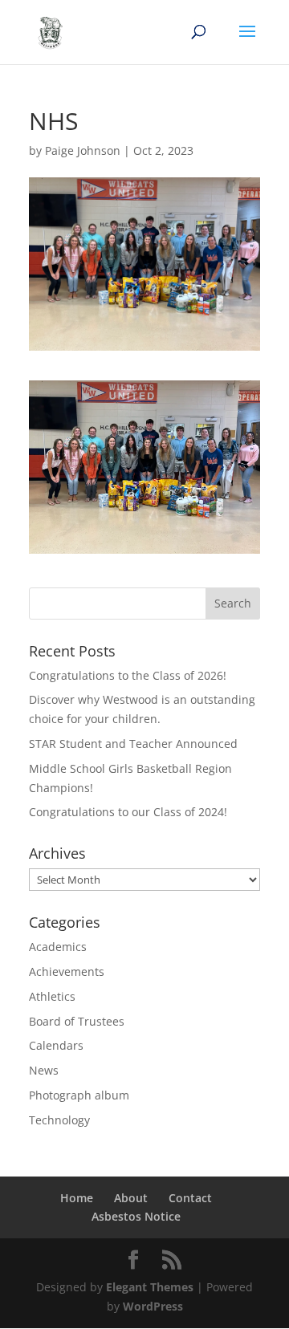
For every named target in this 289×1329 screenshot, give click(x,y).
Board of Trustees (76, 1021)
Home (76, 1197)
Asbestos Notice (136, 1216)
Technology (59, 1120)
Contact (190, 1197)
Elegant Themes (149, 1286)
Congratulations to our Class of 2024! (128, 811)
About (131, 1197)
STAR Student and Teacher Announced (133, 743)
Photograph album (79, 1095)
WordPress (153, 1306)
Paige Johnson (82, 150)
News (44, 1070)
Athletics (52, 996)
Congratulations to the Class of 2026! (127, 675)
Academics (58, 946)
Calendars (56, 1045)
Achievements (66, 971)
